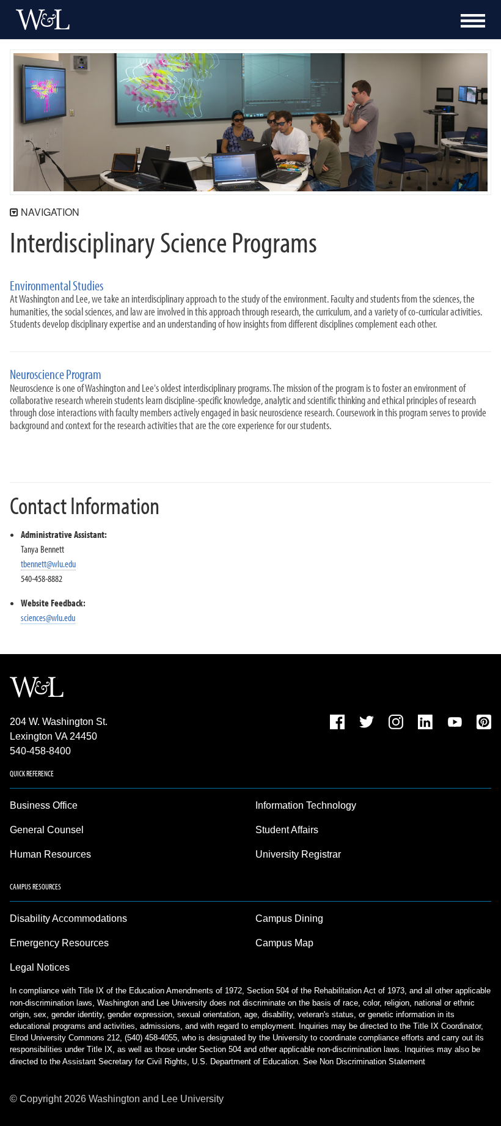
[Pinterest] (484, 724)
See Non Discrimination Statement (364, 1061)
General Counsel (47, 830)
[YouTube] (454, 724)
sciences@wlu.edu (48, 617)
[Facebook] (337, 724)
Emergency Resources (59, 943)
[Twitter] (366, 724)
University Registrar (298, 854)
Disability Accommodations (68, 918)
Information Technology (305, 805)
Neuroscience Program (55, 374)
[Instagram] (396, 724)
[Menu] (473, 21)
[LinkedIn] (425, 724)
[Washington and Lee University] (40, 19)
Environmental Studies (56, 285)
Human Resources (50, 854)
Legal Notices (40, 967)
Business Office (44, 805)
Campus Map (284, 943)
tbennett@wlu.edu (48, 563)
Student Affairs (286, 830)
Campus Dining (289, 918)
